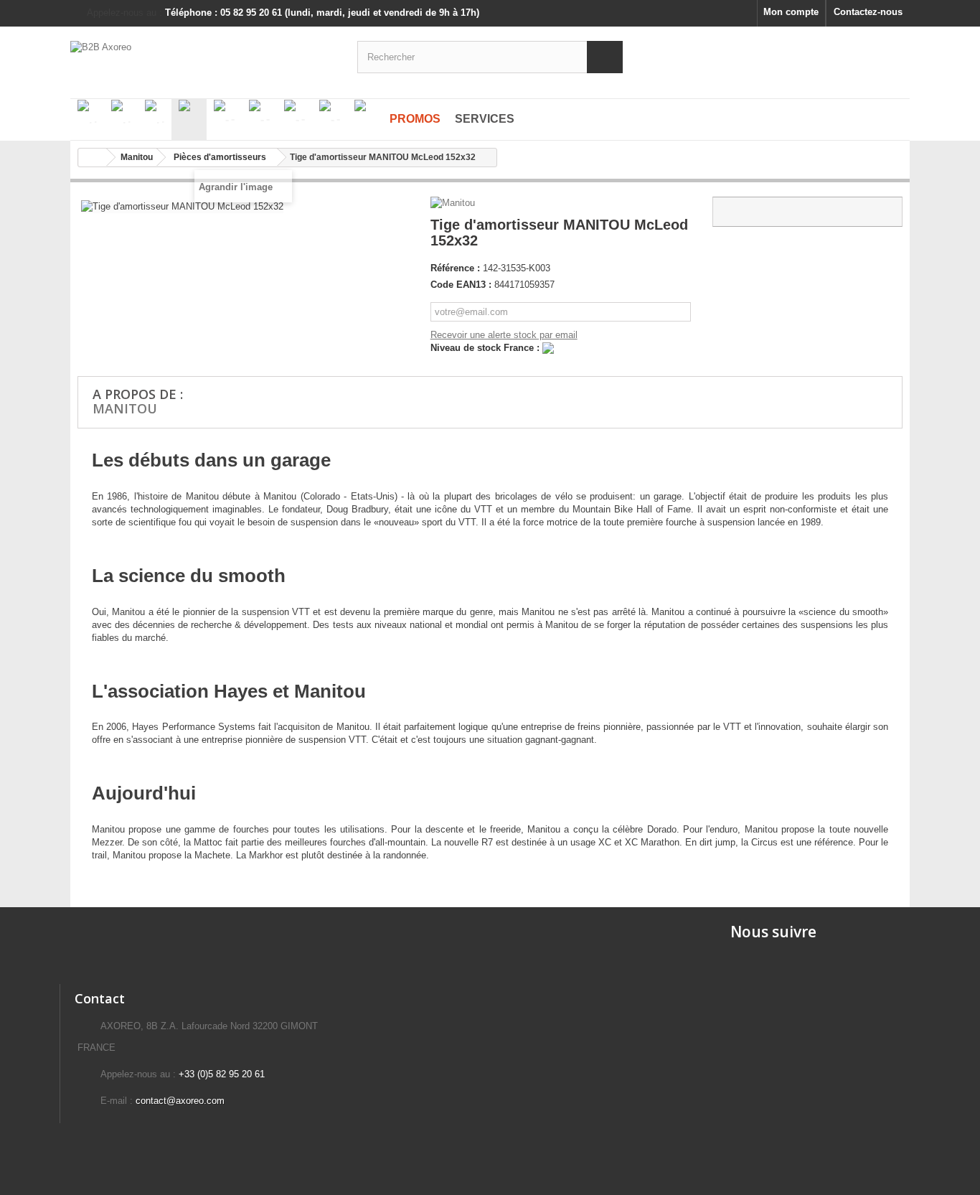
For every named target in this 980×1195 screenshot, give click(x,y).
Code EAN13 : (460, 284)
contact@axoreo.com (180, 1100)
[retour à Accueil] (92, 158)
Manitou (125, 408)
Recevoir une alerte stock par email (504, 334)
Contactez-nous (868, 11)
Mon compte (791, 11)
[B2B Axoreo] (203, 55)
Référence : (455, 268)
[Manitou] (454, 202)
